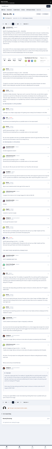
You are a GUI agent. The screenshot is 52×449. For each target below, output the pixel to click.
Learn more (2, 2)
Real (7, 273)
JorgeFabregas (9, 317)
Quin (7, 117)
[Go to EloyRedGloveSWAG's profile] (4, 147)
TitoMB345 (8, 171)
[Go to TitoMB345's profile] (4, 172)
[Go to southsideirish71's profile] (4, 28)
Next (18, 402)
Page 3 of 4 (26, 402)
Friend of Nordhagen (10, 264)
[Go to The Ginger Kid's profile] (3, 18)
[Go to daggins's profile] (4, 210)
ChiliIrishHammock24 (10, 155)
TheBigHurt (8, 218)
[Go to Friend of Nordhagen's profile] (4, 265)
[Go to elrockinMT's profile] (29, 61)
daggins (7, 209)
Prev (6, 402)
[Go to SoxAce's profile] (4, 91)
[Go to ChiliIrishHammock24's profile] (35, 61)
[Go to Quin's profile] (4, 118)
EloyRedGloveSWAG (10, 146)
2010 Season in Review (28, 18)
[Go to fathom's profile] (26, 61)
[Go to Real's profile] (4, 274)
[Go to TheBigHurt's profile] (4, 218)
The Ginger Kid (8, 18)
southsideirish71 (9, 27)
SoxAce (7, 90)
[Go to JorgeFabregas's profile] (4, 318)
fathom (7, 68)
